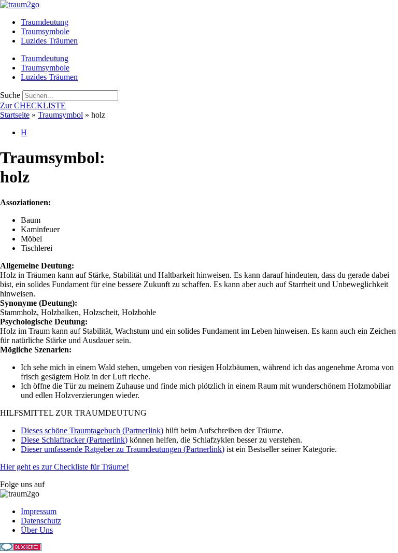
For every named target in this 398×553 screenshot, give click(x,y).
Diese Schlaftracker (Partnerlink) (74, 439)
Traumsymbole (45, 31)
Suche (10, 95)
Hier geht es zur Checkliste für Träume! (64, 466)
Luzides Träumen (49, 40)
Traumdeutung (44, 22)
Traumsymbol (60, 114)
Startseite (15, 114)
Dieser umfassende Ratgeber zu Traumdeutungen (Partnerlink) (122, 449)
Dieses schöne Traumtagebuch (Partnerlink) (92, 430)
